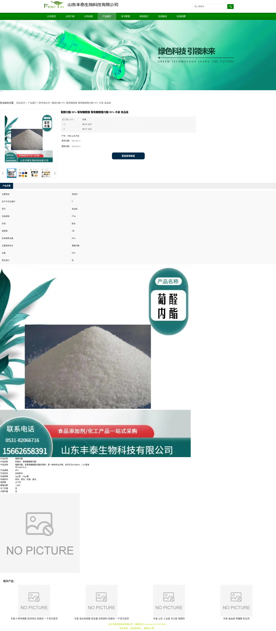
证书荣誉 (125, 16)
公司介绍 (69, 16)
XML (164, 624)
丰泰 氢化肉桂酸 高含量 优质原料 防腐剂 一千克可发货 (101, 618)
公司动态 (88, 16)
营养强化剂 (44, 103)
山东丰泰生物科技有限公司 (120, 624)
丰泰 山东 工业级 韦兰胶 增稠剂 (169, 618)
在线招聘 (181, 16)
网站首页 (20, 103)
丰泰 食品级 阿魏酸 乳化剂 (236, 618)
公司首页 (51, 16)
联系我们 (144, 16)
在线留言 (162, 16)
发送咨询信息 (128, 156)
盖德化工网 (149, 628)
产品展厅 (107, 16)
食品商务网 (135, 628)
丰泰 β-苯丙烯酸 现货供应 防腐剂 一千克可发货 (34, 618)
